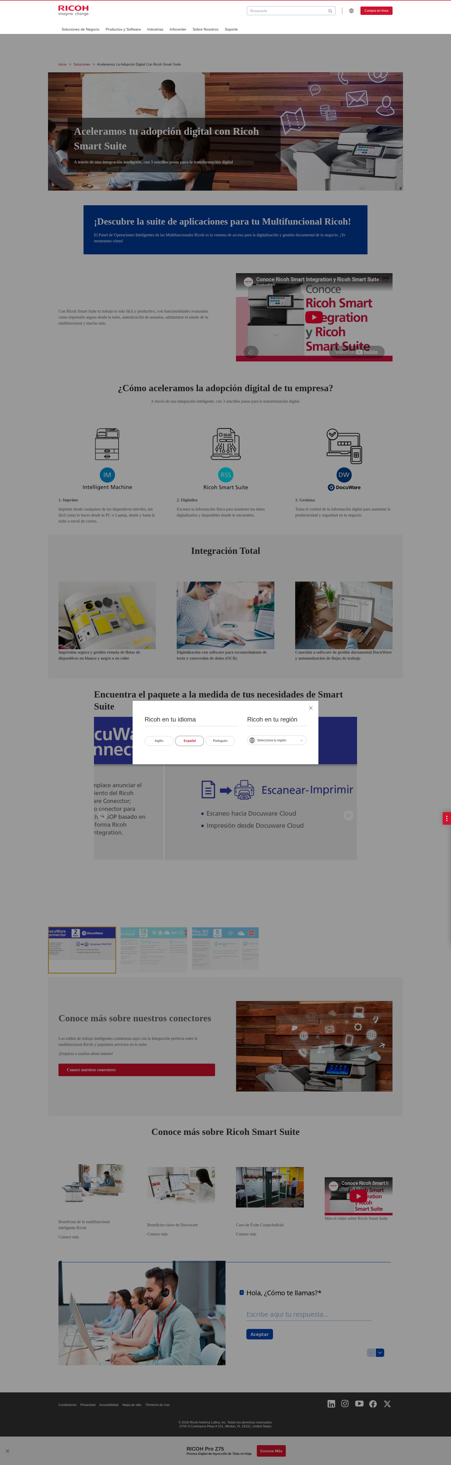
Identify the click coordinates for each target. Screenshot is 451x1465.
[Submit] (330, 11)
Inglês (159, 740)
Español (190, 740)
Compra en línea (376, 11)
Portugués (220, 740)
